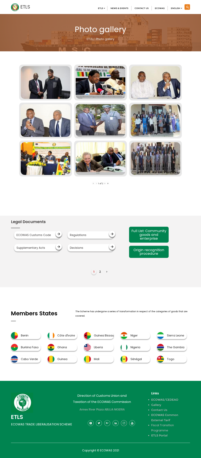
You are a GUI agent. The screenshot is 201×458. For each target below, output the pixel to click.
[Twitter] (99, 424)
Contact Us (159, 410)
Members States (34, 313)
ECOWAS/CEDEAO (164, 399)
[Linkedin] (115, 424)
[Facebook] (90, 424)
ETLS (90, 39)
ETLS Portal (159, 435)
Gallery (156, 405)
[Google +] (107, 424)
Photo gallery (105, 39)
